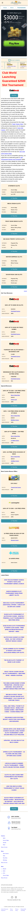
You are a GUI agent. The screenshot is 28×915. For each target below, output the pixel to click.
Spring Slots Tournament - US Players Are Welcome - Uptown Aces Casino (14, 753)
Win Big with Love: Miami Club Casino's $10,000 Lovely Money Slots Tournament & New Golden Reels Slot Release (14, 731)
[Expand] (2, 869)
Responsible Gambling (23, 910)
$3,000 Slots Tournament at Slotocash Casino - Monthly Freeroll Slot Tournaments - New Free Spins (14, 617)
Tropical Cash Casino (16, 487)
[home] (16, 4)
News (12, 7)
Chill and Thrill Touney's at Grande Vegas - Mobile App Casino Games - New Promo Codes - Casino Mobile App (14, 708)
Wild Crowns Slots (9, 66)
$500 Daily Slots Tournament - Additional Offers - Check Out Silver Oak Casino (14, 604)
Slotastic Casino (15, 540)
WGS (4, 838)
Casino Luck (14, 399)
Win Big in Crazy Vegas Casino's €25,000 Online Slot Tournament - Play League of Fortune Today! (14, 697)
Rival (4, 844)
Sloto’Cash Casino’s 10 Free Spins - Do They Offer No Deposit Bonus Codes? (14, 639)
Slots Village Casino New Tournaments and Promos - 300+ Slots (14, 776)
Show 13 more (4, 847)
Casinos (3, 835)
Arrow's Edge (6, 840)
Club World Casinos (15, 311)
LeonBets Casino (15, 440)
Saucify (4, 842)
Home (5, 7)
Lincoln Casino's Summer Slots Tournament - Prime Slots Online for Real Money (14, 765)
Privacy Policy (16, 910)
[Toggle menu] (2, 2)
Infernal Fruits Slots (23, 66)
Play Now (14, 95)
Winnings (5, 860)
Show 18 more (4, 877)
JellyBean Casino (15, 461)
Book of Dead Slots (15, 395)
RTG (4, 873)
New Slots (5, 857)
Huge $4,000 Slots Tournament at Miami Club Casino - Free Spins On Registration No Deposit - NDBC (14, 628)
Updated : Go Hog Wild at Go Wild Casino (14, 741)
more (25, 291)
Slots (4, 855)
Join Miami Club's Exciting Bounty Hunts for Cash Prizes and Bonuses (14, 719)
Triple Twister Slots (17, 124)
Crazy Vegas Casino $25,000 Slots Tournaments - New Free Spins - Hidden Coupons (14, 673)
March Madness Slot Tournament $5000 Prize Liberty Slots (14, 593)
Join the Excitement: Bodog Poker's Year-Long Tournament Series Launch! (14, 581)
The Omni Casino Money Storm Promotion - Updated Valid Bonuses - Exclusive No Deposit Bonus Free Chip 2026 (14, 685)
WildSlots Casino (15, 420)
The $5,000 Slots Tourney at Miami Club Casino (14, 661)
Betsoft (4, 868)
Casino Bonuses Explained (4, 910)
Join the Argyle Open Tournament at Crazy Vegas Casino (14, 788)
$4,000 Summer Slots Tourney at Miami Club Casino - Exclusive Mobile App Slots (14, 650)
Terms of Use (11, 910)
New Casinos (6, 853)
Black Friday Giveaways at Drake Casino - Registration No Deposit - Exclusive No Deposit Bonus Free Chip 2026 (14, 800)
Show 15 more (4, 862)
